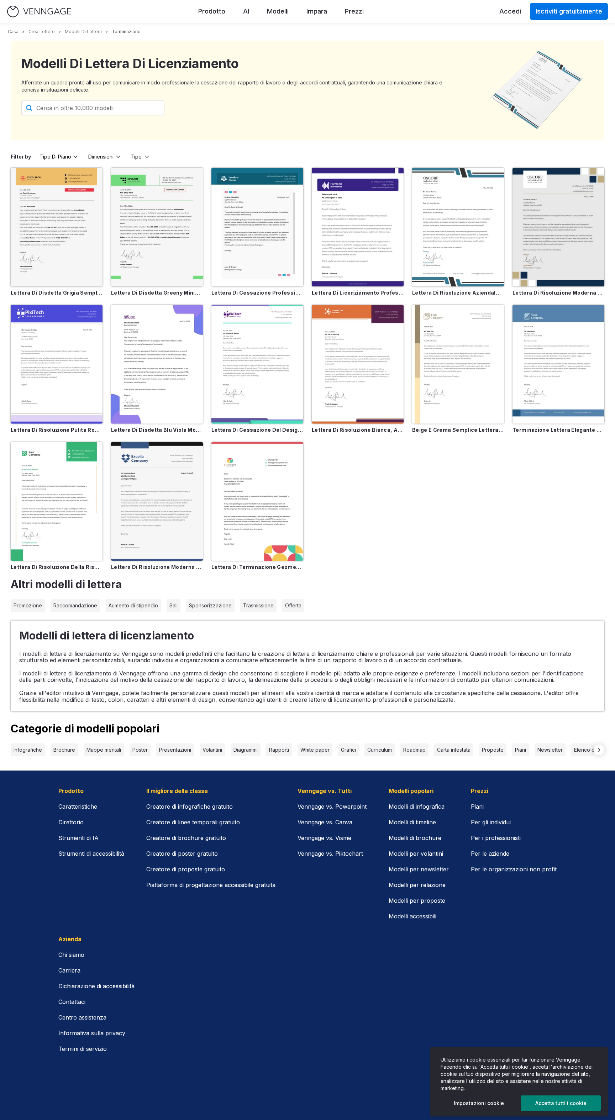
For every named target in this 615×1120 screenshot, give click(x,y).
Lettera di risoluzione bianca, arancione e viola (358, 430)
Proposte (493, 750)
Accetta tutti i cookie (561, 1103)
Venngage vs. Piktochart (330, 853)
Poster (140, 750)
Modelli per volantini (416, 853)
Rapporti (279, 750)
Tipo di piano (55, 157)
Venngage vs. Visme (324, 837)
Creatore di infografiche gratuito (189, 806)
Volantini (212, 750)
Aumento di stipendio (133, 605)
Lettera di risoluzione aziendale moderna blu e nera (458, 293)
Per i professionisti (496, 837)
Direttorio (71, 822)
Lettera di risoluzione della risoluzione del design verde (56, 567)
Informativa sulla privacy (91, 1033)
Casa (13, 31)
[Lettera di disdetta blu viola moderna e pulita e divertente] (157, 364)
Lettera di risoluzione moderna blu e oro (558, 293)
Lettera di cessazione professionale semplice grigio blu (257, 293)
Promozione (28, 605)
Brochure (64, 750)
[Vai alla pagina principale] (39, 11)
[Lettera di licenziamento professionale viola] (358, 227)
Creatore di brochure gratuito (186, 837)
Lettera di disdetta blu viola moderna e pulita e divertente (157, 430)
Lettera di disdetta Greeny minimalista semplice (157, 293)
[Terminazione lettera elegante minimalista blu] (558, 364)
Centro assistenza (82, 1017)
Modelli (278, 11)
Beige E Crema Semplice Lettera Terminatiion (458, 430)
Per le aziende (490, 853)
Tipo (136, 157)
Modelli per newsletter (419, 869)
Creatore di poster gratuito (182, 853)
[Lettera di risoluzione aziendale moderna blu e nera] (458, 227)
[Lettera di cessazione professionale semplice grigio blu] (257, 227)
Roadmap (414, 750)
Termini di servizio (82, 1048)
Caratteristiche (77, 806)
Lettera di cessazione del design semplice (257, 430)
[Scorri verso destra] (599, 750)
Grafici (348, 750)
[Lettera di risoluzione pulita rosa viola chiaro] (56, 364)
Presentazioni (175, 750)
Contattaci (71, 1001)
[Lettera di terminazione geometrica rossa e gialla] (257, 501)
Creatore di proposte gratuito (185, 869)
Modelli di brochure (415, 837)
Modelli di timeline (412, 822)
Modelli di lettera (83, 31)
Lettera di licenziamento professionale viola (358, 293)
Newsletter (550, 750)
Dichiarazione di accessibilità (96, 986)
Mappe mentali (103, 750)
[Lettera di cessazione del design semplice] (257, 364)
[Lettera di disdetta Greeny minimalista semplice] (157, 227)
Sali (173, 605)
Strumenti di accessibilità (91, 853)
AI (246, 11)
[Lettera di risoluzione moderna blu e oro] (558, 227)
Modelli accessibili (412, 916)
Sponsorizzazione (210, 605)
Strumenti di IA (78, 837)
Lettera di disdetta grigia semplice (56, 293)
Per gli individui (491, 822)
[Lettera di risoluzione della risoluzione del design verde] (56, 501)
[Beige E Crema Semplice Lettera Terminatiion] (458, 364)
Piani (520, 750)
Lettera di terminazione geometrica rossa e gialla (257, 567)
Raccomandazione (75, 605)
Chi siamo (71, 954)
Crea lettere (41, 31)
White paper (315, 750)
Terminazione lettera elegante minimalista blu (558, 430)
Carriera (69, 970)
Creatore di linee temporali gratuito (193, 822)
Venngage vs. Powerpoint (332, 806)
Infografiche (28, 750)
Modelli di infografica (417, 806)
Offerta (293, 605)
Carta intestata (454, 750)
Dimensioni (101, 157)
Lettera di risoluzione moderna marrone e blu (157, 567)
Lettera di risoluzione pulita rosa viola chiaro (56, 430)
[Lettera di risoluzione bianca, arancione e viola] (358, 364)
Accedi (510, 11)
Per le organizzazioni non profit (514, 869)
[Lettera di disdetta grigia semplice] (56, 227)
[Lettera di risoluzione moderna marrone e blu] (157, 501)
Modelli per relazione (417, 884)
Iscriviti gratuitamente (569, 11)
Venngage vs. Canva (325, 822)
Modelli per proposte (417, 900)
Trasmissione (258, 605)
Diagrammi (245, 750)
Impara (316, 11)
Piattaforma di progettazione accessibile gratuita (210, 884)
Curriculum (379, 750)
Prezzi (354, 11)
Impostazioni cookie (479, 1103)
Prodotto (211, 11)
